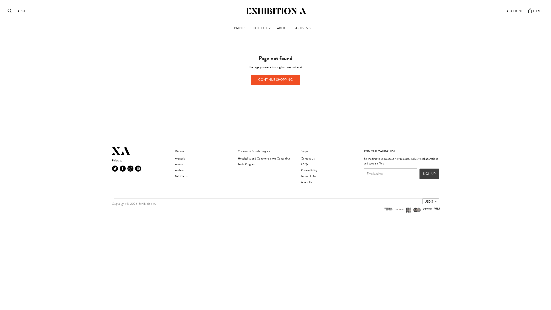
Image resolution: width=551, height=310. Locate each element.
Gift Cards (181, 176)
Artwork (180, 158)
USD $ (429, 201)
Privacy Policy (309, 170)
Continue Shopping (275, 79)
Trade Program (246, 164)
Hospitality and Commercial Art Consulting (264, 158)
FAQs (304, 164)
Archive (179, 170)
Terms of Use (308, 176)
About (282, 28)
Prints (239, 28)
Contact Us (308, 158)
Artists (301, 28)
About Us (306, 182)
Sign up (429, 173)
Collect (260, 28)
